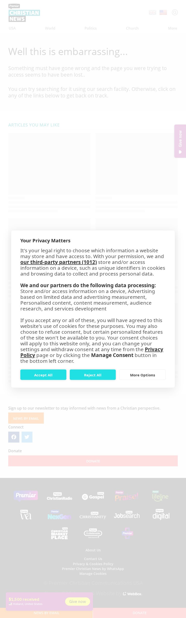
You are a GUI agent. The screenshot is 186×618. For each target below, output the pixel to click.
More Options (142, 374)
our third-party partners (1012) (58, 262)
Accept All (43, 374)
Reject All (92, 374)
